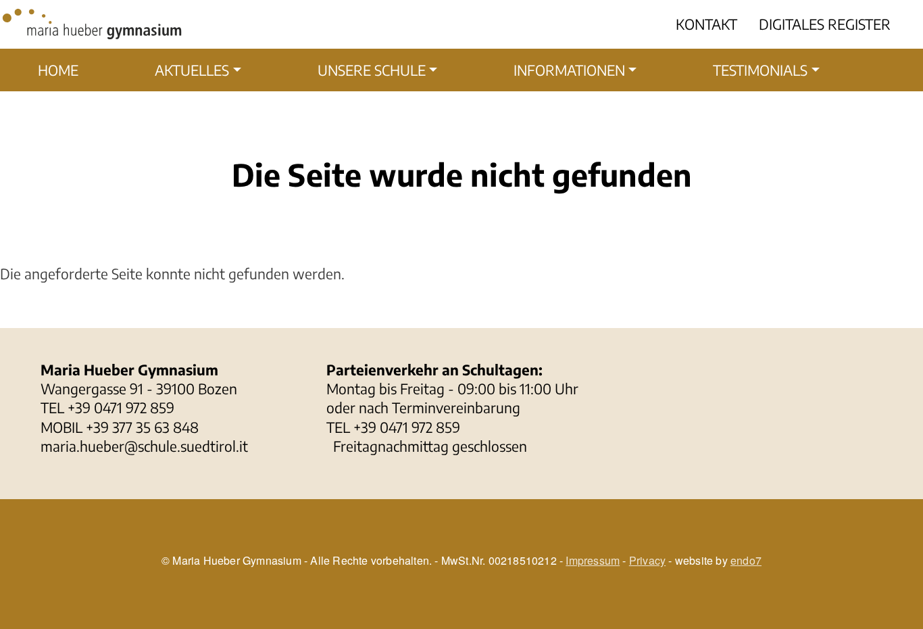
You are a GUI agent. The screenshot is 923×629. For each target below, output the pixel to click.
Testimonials (760, 70)
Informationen (569, 70)
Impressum (593, 560)
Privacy (647, 560)
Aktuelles (192, 70)
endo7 (746, 560)
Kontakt (706, 24)
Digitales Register (825, 24)
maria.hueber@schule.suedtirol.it (144, 446)
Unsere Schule (372, 70)
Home (58, 70)
